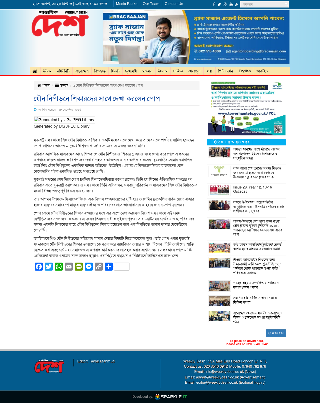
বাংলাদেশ (81, 71)
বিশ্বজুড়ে (100, 71)
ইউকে (47, 71)
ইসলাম (163, 71)
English (245, 71)
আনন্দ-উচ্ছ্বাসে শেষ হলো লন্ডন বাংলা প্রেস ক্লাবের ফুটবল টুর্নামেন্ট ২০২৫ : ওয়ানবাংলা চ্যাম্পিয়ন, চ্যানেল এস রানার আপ (257, 228)
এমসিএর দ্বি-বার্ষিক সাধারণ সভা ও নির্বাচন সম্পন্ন (255, 300)
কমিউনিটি (63, 71)
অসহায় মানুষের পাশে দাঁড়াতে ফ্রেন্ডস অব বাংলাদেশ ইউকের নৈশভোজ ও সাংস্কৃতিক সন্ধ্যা (256, 153)
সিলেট (115, 71)
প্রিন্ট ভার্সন (225, 71)
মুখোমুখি (131, 71)
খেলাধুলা (194, 71)
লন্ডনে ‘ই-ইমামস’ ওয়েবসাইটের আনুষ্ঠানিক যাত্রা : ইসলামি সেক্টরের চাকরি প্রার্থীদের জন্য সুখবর (258, 207)
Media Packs (127, 3)
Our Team (151, 3)
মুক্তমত (147, 71)
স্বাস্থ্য (209, 71)
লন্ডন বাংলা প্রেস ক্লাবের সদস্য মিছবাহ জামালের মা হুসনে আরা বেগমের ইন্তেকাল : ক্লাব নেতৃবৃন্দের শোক (257, 172)
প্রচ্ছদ (45, 85)
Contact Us (174, 3)
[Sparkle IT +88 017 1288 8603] (171, 396)
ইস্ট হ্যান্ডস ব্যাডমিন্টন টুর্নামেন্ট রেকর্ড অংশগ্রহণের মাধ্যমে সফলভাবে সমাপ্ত (257, 247)
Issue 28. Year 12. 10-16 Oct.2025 (252, 189)
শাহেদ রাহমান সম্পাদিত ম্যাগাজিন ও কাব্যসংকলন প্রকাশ (256, 285)
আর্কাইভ (262, 71)
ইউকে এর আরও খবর (232, 142)
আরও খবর (277, 333)
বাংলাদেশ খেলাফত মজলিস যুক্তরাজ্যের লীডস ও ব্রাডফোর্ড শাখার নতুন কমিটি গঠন (257, 317)
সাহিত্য (178, 71)
